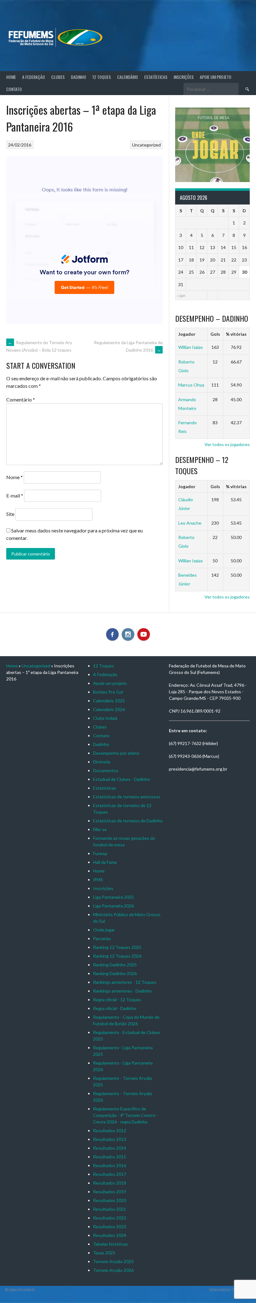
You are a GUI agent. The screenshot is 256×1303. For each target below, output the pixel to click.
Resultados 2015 (109, 1156)
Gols (215, 334)
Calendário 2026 (109, 709)
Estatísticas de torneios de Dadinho (128, 820)
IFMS (98, 879)
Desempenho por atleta (116, 753)
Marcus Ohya (191, 384)
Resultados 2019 (109, 1191)
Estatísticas (155, 77)
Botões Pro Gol (108, 692)
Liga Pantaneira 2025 (113, 897)
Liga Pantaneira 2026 (113, 905)
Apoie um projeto (215, 77)
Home (11, 77)
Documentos (105, 770)
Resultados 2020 (109, 1200)
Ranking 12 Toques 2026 (117, 956)
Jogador (186, 334)
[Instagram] (128, 634)
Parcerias (102, 938)
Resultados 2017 (109, 1174)
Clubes (58, 77)
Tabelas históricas (110, 1244)
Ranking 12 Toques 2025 (117, 947)
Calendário (127, 77)
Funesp (100, 853)
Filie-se (100, 829)
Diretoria (101, 761)
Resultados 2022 (109, 1217)
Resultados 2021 (109, 1209)
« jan (181, 295)
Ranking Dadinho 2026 (115, 973)
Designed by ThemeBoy (230, 1290)
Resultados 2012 (109, 1130)
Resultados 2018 (109, 1182)
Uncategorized (146, 144)
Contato (14, 89)
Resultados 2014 (109, 1148)
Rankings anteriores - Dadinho (122, 990)
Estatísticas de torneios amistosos (126, 796)
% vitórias (236, 334)
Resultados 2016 (109, 1165)
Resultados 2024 (109, 1235)
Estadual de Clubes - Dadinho (121, 779)
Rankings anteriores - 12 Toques (124, 982)
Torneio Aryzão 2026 (113, 1270)
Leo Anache (189, 523)
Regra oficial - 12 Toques (117, 999)
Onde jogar (104, 929)
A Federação (33, 77)
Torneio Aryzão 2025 (113, 1261)
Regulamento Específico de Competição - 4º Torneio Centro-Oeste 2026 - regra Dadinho (125, 1115)
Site (10, 514)
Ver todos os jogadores (227, 444)
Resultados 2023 (109, 1226)
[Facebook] (112, 634)
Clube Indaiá (105, 718)
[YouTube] (143, 634)
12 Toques (101, 77)
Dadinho (78, 77)
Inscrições (184, 77)
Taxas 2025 (104, 1252)
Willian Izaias (190, 347)
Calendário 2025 (109, 700)
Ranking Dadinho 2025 (115, 964)
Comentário (20, 399)
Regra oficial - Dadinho (114, 1008)
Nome (14, 477)
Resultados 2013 (109, 1139)
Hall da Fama (105, 862)
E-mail (14, 495)
